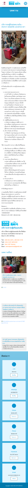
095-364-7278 (18, 240)
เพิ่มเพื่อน (14, 375)
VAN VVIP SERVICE (11, 242)
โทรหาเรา (14, 416)
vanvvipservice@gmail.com (14, 246)
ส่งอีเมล (14, 478)
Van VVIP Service (10, 244)
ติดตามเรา (14, 457)
